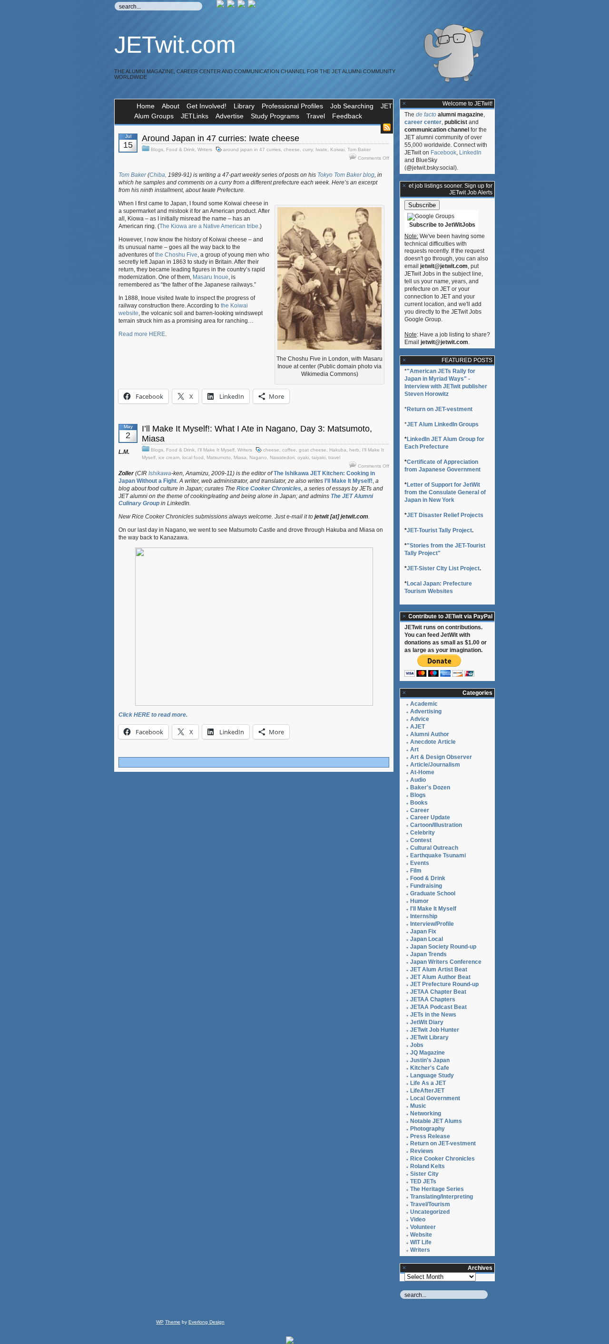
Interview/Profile (432, 924)
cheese (292, 149)
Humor (419, 901)
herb (354, 449)
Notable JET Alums (436, 1121)
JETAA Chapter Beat (438, 992)
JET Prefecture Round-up (444, 984)
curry (308, 149)
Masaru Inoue (210, 277)
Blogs (157, 149)
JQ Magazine (427, 1052)
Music (418, 1106)
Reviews (421, 1151)
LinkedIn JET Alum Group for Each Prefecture (444, 443)
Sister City (424, 1174)
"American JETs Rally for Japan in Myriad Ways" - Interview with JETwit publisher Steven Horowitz (445, 382)
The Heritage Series (437, 1189)
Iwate (321, 149)
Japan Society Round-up (443, 946)
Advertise (230, 116)
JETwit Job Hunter (434, 1030)
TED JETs (423, 1181)
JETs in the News (433, 1014)
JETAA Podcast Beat (438, 1007)
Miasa (240, 457)
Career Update (430, 817)
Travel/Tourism (430, 1204)
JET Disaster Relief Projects (445, 515)
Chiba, (158, 175)
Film (416, 870)
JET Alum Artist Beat (438, 969)
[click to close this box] (404, 103)
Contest (421, 840)
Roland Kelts (427, 1166)
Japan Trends (428, 954)
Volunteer (423, 1227)
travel (334, 457)
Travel (315, 116)
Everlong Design (206, 1322)
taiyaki (318, 457)
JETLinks (194, 116)
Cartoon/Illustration (436, 825)
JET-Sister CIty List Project (443, 568)
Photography (427, 1128)
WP (160, 1322)
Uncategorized (430, 1212)
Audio (418, 780)
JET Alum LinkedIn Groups (443, 424)
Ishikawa (159, 473)
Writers (204, 149)
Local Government (435, 1098)
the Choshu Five (176, 254)
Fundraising (426, 886)
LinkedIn (470, 152)
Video (417, 1219)
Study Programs (275, 116)
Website (421, 1234)
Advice (419, 719)
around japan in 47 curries (252, 149)
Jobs (416, 1045)
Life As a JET (428, 1083)
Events (419, 863)
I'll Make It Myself (216, 449)
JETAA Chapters (432, 999)
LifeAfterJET (427, 1090)
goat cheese (312, 449)
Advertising (426, 711)
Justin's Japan (430, 1060)
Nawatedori (282, 457)
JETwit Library (429, 1037)
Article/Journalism (435, 764)
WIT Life (421, 1242)
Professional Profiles (292, 106)
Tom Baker (359, 149)
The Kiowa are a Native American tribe (208, 226)
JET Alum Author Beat (440, 977)
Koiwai (337, 149)
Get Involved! (206, 106)
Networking (425, 1113)
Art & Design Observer (441, 757)
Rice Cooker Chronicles (442, 1158)
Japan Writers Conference (445, 962)
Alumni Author (429, 734)
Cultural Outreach (434, 848)
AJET (417, 726)
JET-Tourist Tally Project (439, 530)
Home (146, 106)
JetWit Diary (426, 1022)
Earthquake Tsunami (438, 855)
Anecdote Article (433, 742)
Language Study (432, 1075)
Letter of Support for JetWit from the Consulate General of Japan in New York (445, 492)
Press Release (430, 1136)
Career (419, 810)
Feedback (347, 116)
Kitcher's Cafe (429, 1068)
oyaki (303, 457)
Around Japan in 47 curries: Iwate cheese (220, 138)
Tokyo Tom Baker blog (345, 175)
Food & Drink (180, 149)
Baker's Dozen (430, 787)
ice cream (168, 457)
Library (244, 106)
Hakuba (337, 449)
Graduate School (432, 893)
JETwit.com (175, 44)
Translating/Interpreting (441, 1196)
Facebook (443, 152)
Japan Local (426, 939)
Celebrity (422, 832)
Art (414, 749)
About (170, 106)
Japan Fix (423, 931)
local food (193, 457)
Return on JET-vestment (439, 409)
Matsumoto (218, 457)
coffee (289, 449)
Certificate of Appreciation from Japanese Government (442, 466)
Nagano (258, 457)
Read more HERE (141, 334)
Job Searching (351, 106)
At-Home (422, 772)
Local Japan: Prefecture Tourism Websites (438, 587)
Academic (424, 704)
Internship (423, 916)
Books (419, 802)
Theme (172, 1322)
